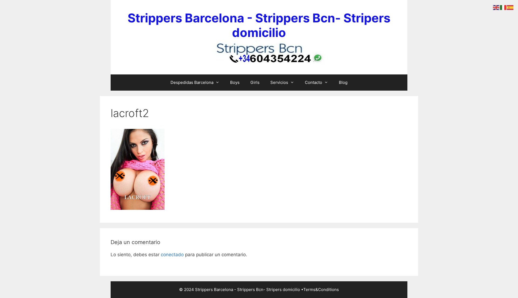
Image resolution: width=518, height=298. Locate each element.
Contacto (313, 82)
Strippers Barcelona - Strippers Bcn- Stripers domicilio (259, 25)
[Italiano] (503, 7)
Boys (235, 82)
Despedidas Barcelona (192, 82)
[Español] (510, 7)
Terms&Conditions (321, 289)
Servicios (279, 82)
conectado (172, 254)
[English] (496, 7)
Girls (255, 82)
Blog (343, 82)
